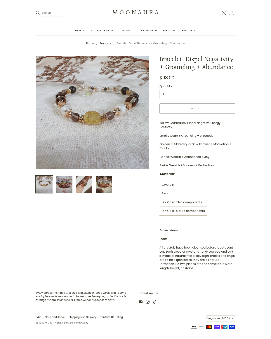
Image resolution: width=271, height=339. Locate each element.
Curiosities (145, 30)
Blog (120, 317)
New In (80, 30)
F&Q (38, 317)
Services (169, 30)
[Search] (38, 13)
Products (105, 43)
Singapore (218, 318)
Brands (187, 30)
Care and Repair (55, 317)
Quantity (165, 86)
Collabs (125, 30)
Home (90, 43)
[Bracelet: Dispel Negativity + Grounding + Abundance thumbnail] (44, 184)
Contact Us (107, 317)
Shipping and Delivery (82, 317)
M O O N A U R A (135, 13)
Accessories (100, 30)
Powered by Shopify (76, 323)
